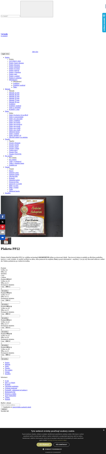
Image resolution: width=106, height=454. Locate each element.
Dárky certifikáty (14, 120)
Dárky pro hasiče (14, 122)
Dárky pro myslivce (15, 124)
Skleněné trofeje (14, 180)
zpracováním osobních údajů (21, 407)
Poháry (7, 57)
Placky (11, 171)
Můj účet (35, 52)
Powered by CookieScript (53, 452)
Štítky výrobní (13, 187)
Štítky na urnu (13, 185)
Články (7, 397)
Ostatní (7, 167)
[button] (53, 449)
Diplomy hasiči (14, 174)
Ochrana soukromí (11, 388)
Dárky (7, 111)
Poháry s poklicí (14, 76)
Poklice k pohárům (15, 78)
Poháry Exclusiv (14, 68)
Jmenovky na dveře (15, 184)
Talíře (11, 189)
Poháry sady (13, 74)
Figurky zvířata (14, 148)
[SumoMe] (2, 237)
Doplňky (8, 193)
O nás (7, 381)
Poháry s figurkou (15, 72)
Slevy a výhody (10, 383)
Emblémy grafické (19, 85)
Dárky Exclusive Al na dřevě (18, 115)
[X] (2, 221)
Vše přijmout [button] (44, 444)
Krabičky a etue (14, 109)
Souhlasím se (17, 407)
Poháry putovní (14, 70)
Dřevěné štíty (13, 176)
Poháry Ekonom (14, 65)
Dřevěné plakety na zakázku (18, 137)
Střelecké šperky (14, 132)
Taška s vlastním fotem (16, 163)
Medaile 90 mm (14, 102)
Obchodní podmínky (12, 386)
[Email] (2, 232)
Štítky (15, 87)
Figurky (7, 139)
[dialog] (53, 441)
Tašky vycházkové (15, 161)
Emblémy (16, 83)
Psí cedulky (9, 156)
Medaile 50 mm (14, 98)
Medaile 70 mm (14, 100)
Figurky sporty (14, 146)
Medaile (7, 89)
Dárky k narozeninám (16, 117)
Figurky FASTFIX (15, 154)
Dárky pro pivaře (14, 126)
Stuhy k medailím (15, 107)
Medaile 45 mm (14, 96)
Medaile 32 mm (14, 93)
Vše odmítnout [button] (61, 444)
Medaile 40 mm (14, 94)
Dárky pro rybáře (14, 128)
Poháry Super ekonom (16, 63)
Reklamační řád (10, 392)
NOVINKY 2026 (15, 61)
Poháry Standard (14, 67)
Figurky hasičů (14, 145)
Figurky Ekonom (14, 143)
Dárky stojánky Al (15, 135)
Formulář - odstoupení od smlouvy (16, 390)
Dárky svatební (14, 133)
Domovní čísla (14, 182)
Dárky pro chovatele (15, 119)
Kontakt (7, 384)
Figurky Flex (13, 152)
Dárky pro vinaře (14, 130)
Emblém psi (13, 165)
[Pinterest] (2, 227)
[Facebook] (2, 216)
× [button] (103, 430)
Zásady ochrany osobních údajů (57, 440)
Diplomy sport (14, 172)
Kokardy (12, 178)
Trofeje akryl (13, 150)
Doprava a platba (10, 394)
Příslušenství (13, 80)
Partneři (7, 399)
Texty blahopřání (10, 396)
